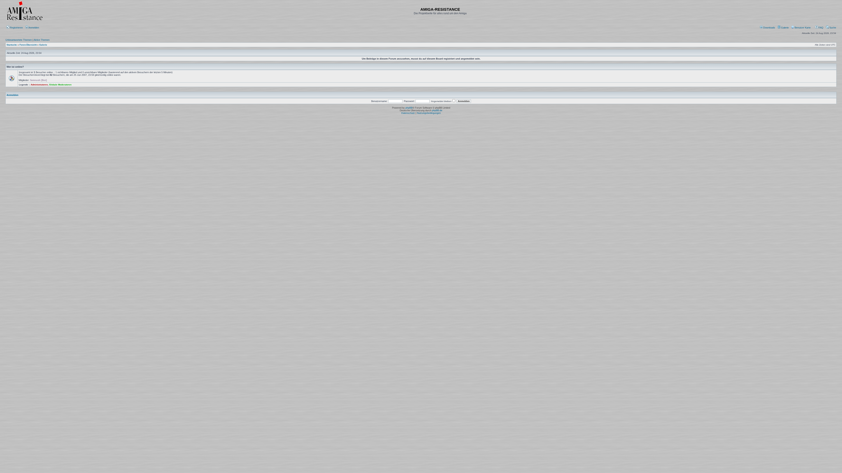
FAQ (820, 27)
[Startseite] (24, 20)
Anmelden (34, 27)
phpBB (408, 107)
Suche (832, 27)
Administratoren (39, 84)
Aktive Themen (42, 40)
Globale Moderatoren (60, 84)
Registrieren (16, 27)
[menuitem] (768, 27)
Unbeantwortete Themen (18, 40)
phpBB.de (437, 110)
